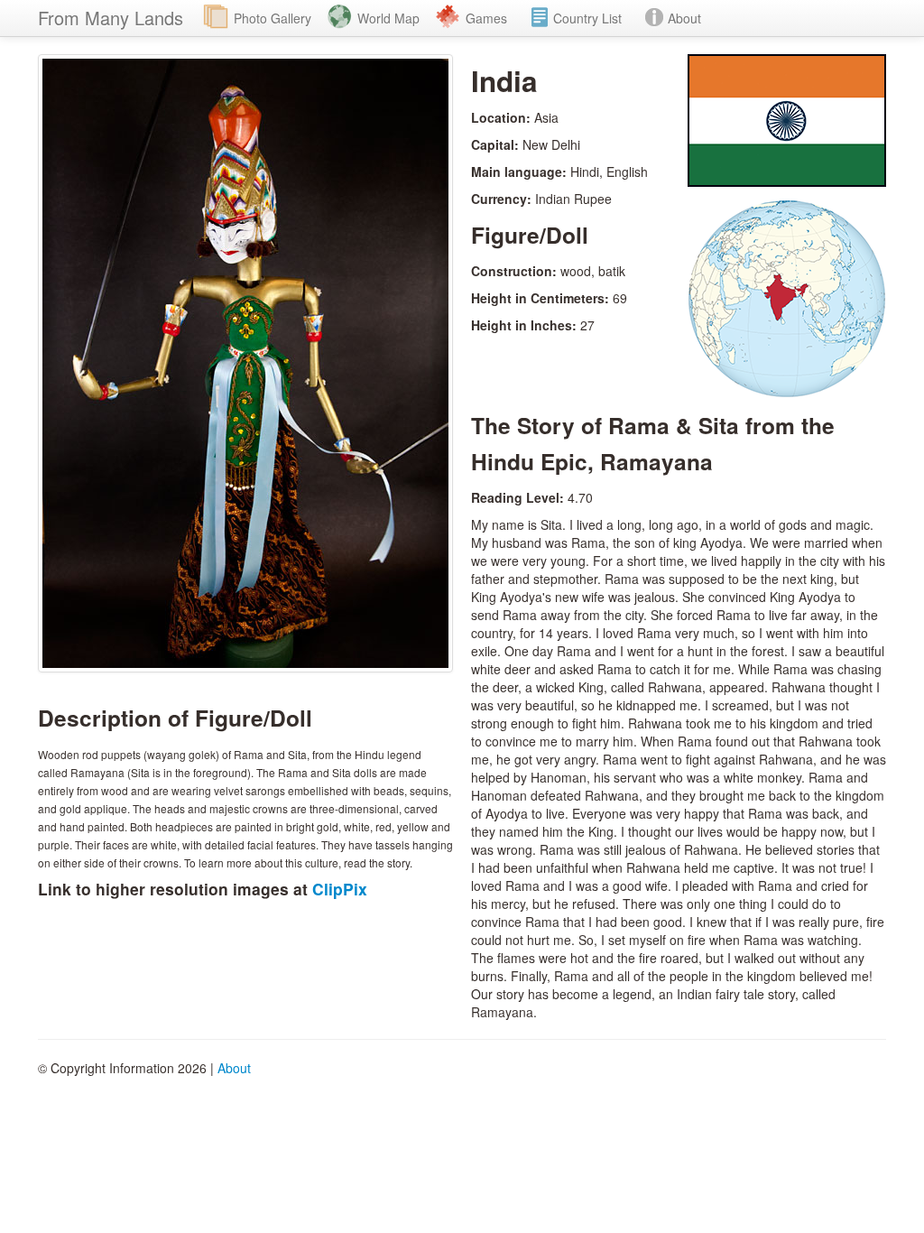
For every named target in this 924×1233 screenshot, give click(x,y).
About (684, 18)
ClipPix (339, 888)
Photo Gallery (272, 18)
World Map (388, 18)
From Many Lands (110, 18)
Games (486, 18)
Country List (587, 18)
